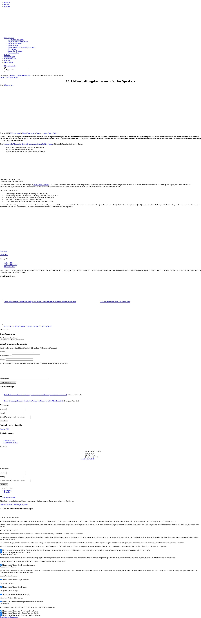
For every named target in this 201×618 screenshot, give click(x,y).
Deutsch (7, 2)
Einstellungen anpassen (20, 504)
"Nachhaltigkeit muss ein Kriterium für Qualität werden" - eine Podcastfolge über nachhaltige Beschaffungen (40, 302)
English (6, 4)
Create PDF (4, 255)
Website (2, 359)
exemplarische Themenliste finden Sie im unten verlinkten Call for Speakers (28, 144)
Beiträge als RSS (9, 440)
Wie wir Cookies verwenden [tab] (9, 517)
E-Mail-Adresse (6, 355)
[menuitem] (102, 3)
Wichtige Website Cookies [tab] (8, 530)
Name (2, 352)
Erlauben (3, 504)
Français (7, 6)
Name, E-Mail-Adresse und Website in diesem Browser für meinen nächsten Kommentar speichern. (35, 363)
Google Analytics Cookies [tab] (8, 554)
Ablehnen (9, 504)
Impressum (7, 490)
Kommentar (4, 379)
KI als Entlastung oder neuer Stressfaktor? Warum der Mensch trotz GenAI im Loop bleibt (34, 401)
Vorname (3, 409)
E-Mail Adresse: (5, 417)
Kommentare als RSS (10, 443)
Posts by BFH (4, 429)
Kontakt (7, 492)
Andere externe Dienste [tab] (8, 567)
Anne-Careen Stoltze (50, 133)
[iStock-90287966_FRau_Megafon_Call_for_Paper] (44, 122)
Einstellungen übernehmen (9, 617)
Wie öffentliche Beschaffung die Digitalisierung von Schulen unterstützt (28, 326)
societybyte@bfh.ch (87, 459)
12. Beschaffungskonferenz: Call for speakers (115, 302)
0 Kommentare (9, 85)
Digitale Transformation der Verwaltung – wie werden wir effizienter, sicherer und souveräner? (35, 395)
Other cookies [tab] (4, 603)
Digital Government (6, 77)
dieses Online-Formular (41, 185)
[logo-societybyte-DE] (15, 22)
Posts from (3, 251)
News (15, 77)
